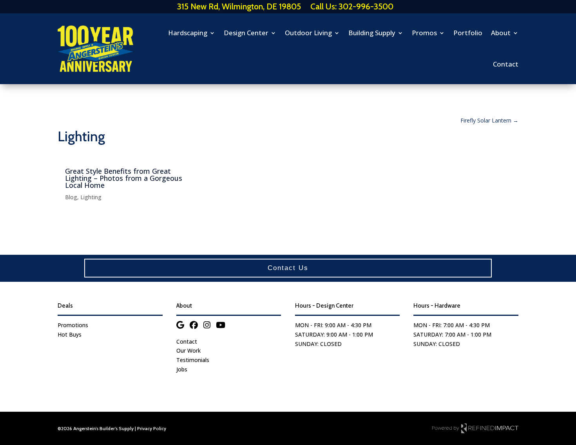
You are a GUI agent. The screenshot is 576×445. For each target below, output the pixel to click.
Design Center (246, 32)
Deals (65, 305)
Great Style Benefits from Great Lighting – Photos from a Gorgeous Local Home (123, 178)
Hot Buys (70, 334)
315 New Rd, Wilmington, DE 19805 (239, 6)
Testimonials (192, 360)
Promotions (73, 325)
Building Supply (371, 32)
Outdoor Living (308, 32)
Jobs (181, 369)
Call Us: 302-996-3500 (351, 6)
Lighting (90, 197)
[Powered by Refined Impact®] (475, 428)
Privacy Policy (151, 428)
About (501, 32)
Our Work (188, 350)
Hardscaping (187, 32)
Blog (71, 197)
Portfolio (467, 32)
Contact (505, 63)
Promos (424, 32)
